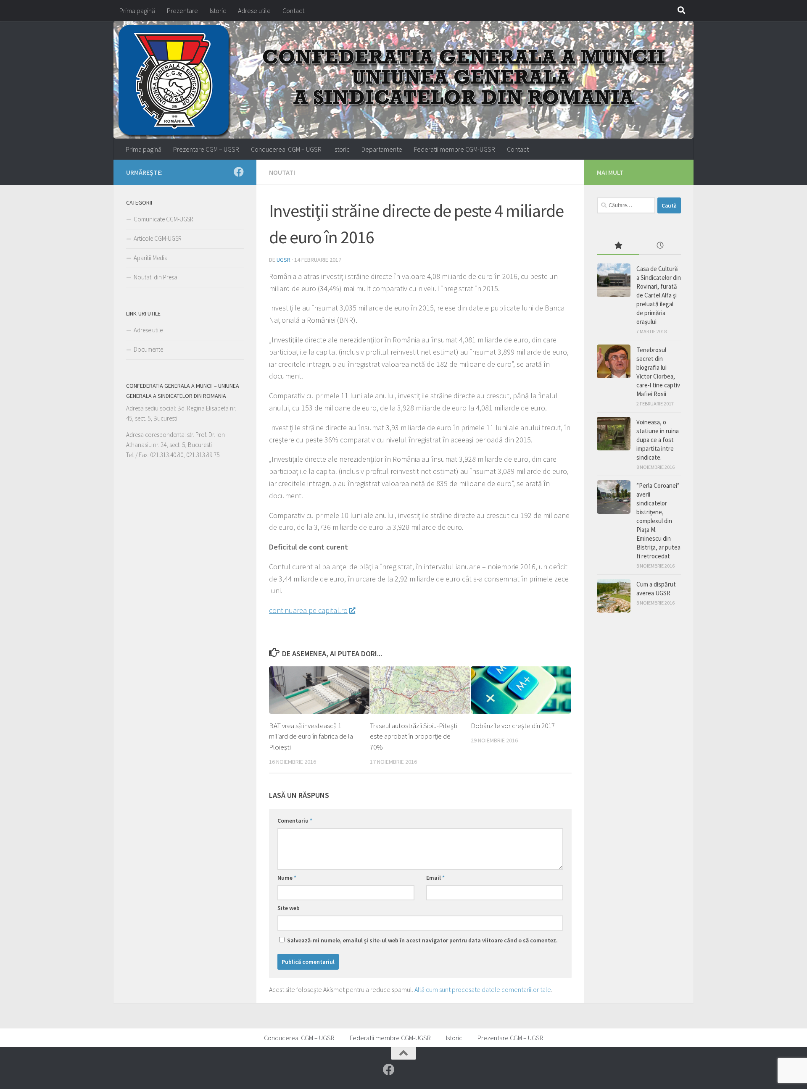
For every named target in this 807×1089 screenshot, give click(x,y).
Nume (286, 877)
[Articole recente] (660, 246)
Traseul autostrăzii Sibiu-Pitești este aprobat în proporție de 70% (413, 736)
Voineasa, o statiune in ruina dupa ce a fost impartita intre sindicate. (657, 439)
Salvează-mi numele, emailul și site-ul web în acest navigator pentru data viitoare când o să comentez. (422, 940)
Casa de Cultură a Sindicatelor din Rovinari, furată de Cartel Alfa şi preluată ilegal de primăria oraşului (658, 295)
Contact (293, 10)
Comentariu (294, 820)
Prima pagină (137, 10)
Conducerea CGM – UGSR (286, 149)
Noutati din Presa (155, 277)
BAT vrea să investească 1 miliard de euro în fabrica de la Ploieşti (311, 736)
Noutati (282, 172)
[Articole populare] (618, 246)
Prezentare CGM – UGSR (206, 149)
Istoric (218, 10)
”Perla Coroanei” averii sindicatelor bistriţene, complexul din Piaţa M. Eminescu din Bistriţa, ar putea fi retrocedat (658, 520)
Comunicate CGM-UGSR (163, 219)
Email (435, 877)
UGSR (283, 259)
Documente (148, 349)
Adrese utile (254, 10)
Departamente (381, 149)
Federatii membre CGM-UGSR (454, 149)
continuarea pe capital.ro (308, 610)
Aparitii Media (151, 258)
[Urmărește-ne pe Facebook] (239, 172)
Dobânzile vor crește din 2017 (513, 725)
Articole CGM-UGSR (158, 238)
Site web (288, 908)
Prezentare (182, 10)
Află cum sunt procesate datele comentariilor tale (482, 989)
